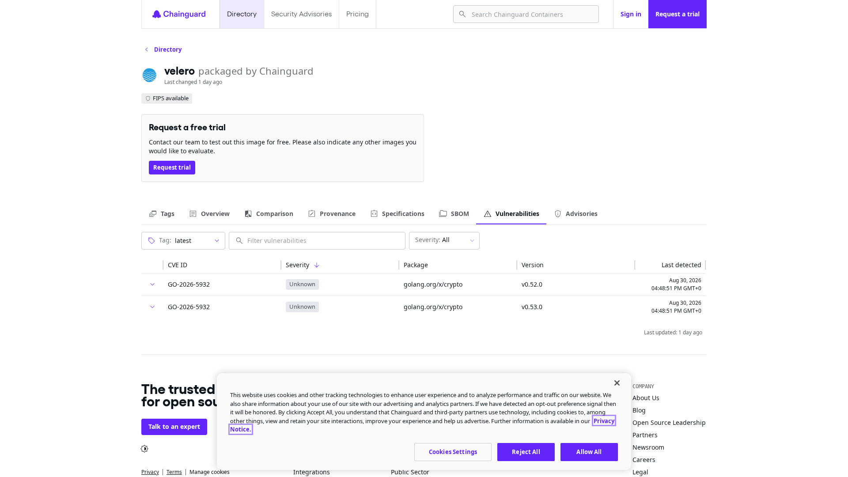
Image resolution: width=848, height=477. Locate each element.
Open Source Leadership (669, 422)
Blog (639, 410)
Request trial (172, 167)
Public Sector (410, 472)
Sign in (631, 14)
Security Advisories (301, 14)
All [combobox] (432, 239)
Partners (645, 435)
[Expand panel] (152, 284)
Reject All (526, 451)
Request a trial (677, 14)
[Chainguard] (178, 14)
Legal (640, 472)
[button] (152, 265)
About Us (645, 398)
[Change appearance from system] (144, 448)
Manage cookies (209, 472)
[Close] (617, 383)
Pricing (357, 14)
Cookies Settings (453, 451)
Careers (643, 459)
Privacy (150, 472)
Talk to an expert (174, 426)
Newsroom (648, 447)
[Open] (217, 240)
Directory (242, 14)
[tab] (161, 213)
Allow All (589, 451)
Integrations (311, 472)
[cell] (152, 285)
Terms (174, 472)
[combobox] (531, 14)
